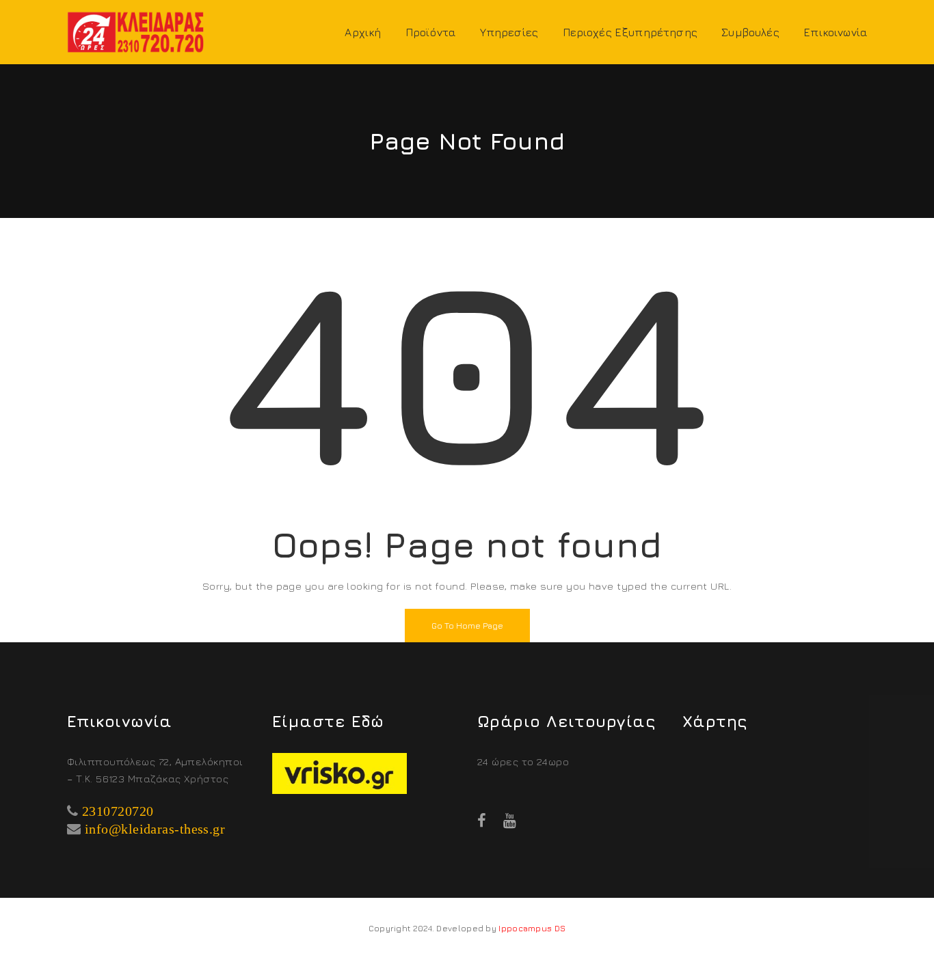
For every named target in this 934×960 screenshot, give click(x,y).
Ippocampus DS (531, 928)
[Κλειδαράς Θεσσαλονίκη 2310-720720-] (135, 30)
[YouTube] (509, 820)
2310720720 (118, 811)
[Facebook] (481, 820)
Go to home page (467, 625)
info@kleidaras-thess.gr (155, 829)
